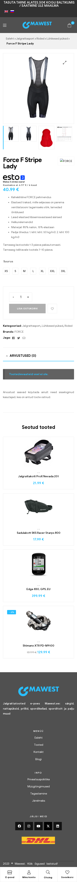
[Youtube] (38, 826)
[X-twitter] (48, 826)
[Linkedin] (58, 826)
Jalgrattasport (25, 38)
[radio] (6, 271)
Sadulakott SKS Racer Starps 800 (38, 533)
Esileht (10, 38)
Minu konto (29, 877)
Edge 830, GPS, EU (38, 589)
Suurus (8, 261)
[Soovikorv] (67, 872)
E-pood (9, 877)
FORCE (19, 331)
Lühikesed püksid (57, 38)
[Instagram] (29, 826)
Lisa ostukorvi (27, 308)
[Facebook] (19, 826)
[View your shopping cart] (69, 25)
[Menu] (4, 25)
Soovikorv (67, 877)
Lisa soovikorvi (52, 308)
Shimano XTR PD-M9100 (38, 645)
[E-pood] (10, 872)
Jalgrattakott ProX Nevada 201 (38, 476)
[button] (64, 62)
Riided (40, 38)
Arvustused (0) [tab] (23, 356)
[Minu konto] (29, 872)
